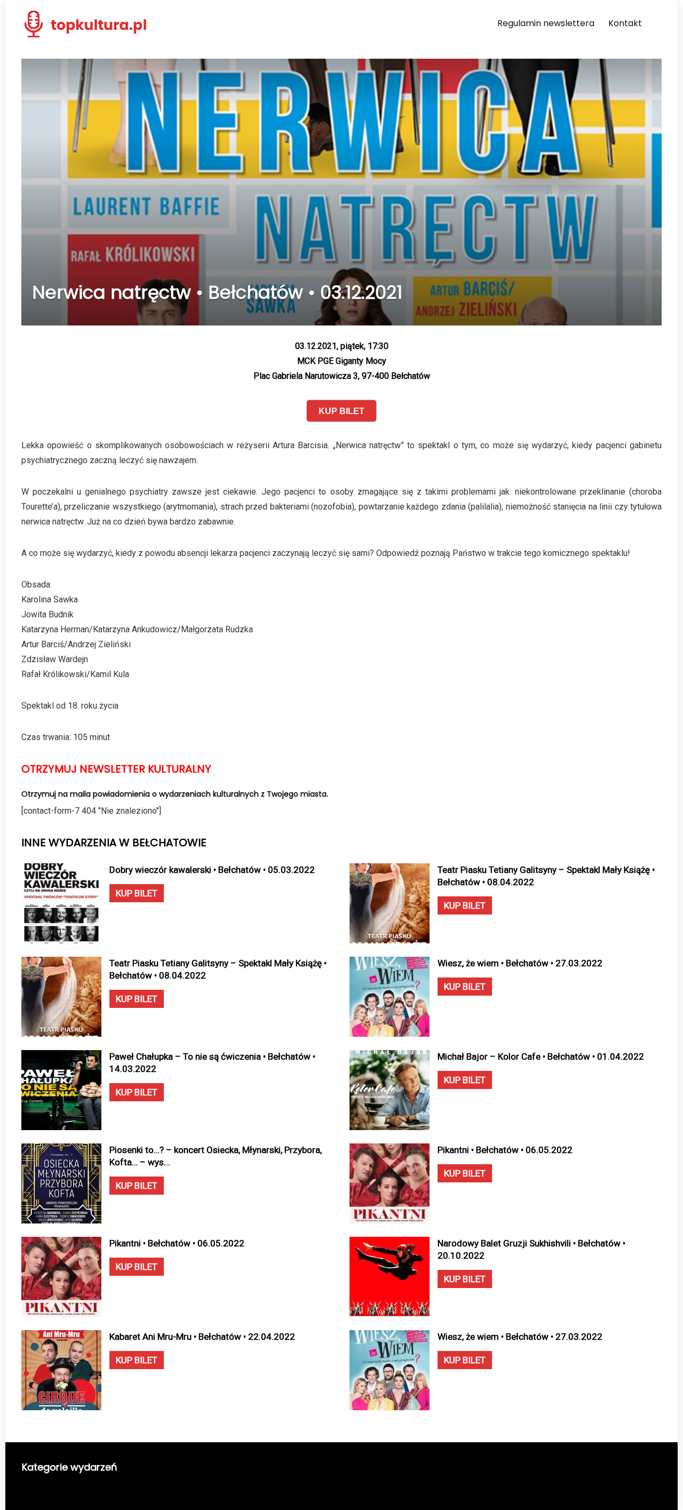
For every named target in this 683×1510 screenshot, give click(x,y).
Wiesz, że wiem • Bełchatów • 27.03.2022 (520, 963)
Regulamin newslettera (545, 23)
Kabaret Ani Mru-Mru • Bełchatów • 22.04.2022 (202, 1336)
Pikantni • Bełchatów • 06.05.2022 (505, 1150)
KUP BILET (136, 893)
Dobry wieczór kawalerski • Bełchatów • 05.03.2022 (212, 869)
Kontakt (625, 23)
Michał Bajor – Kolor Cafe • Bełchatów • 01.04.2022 (541, 1056)
